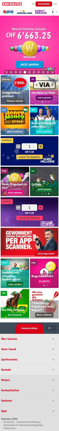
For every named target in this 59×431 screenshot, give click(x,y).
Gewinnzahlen (29, 328)
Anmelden (43, 3)
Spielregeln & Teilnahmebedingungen (23, 425)
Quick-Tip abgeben (29, 157)
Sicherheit (8, 422)
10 (47, 72)
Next (56, 90)
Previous (32, 90)
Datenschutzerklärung (28, 422)
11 (52, 72)
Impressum (9, 428)
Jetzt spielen (29, 64)
